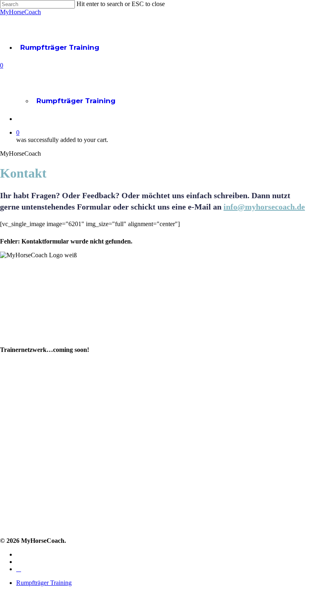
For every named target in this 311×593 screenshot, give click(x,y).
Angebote (16, 393)
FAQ (7, 476)
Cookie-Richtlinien (28, 524)
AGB (7, 500)
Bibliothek (16, 405)
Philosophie (18, 340)
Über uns (14, 328)
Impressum (18, 488)
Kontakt (12, 464)
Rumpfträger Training (59, 47)
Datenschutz (20, 512)
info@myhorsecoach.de (264, 206)
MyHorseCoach (20, 11)
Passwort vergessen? (32, 451)
